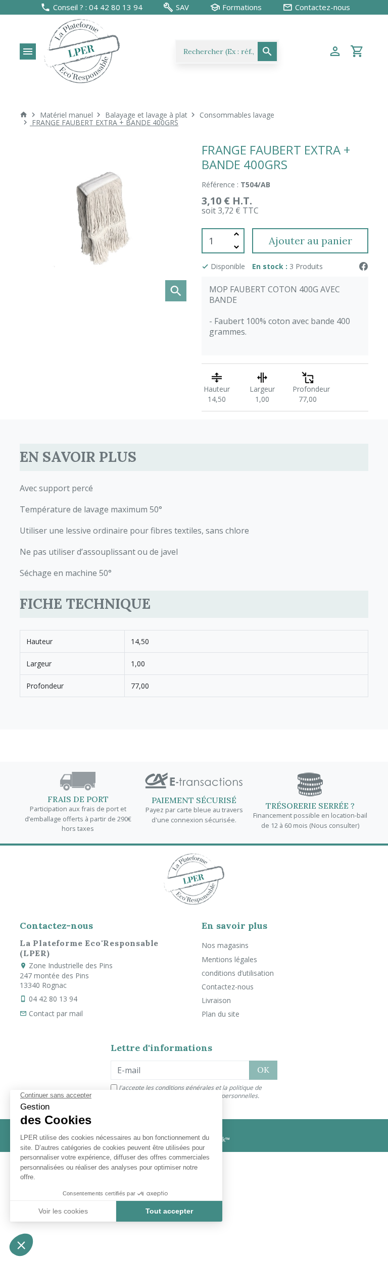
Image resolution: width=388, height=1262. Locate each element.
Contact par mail (56, 1013)
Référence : (220, 184)
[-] (236, 247)
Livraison (216, 1000)
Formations (242, 7)
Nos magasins (225, 945)
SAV (182, 7)
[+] (236, 234)
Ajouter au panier (310, 240)
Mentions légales (229, 959)
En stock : (269, 266)
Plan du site (220, 1014)
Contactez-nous (228, 986)
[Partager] (363, 266)
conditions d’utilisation (238, 973)
